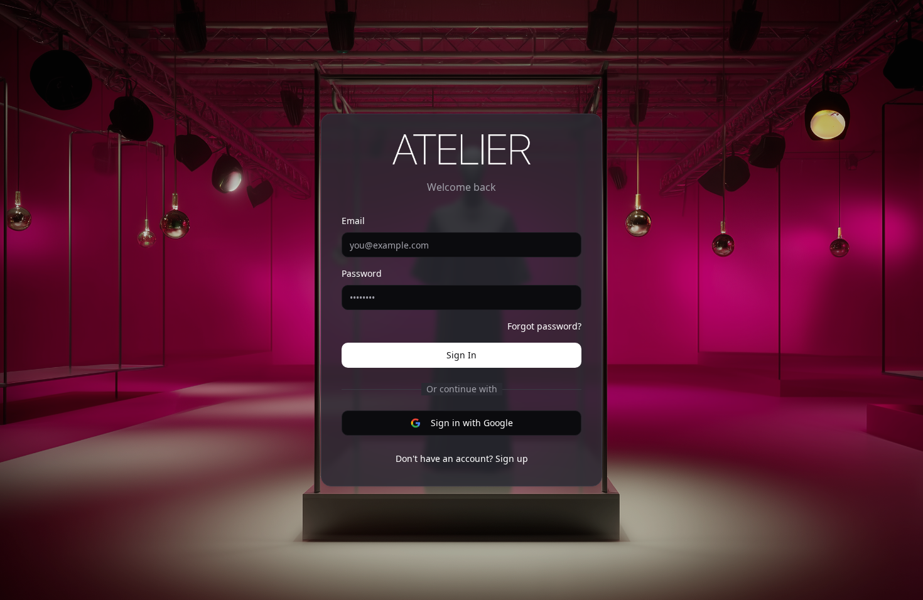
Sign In (461, 355)
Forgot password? (544, 326)
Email (353, 221)
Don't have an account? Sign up (462, 458)
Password (362, 273)
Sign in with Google (472, 423)
